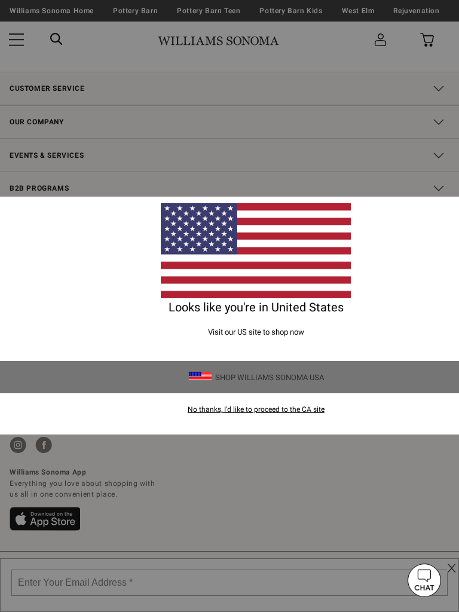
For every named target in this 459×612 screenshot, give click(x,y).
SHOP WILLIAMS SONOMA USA (269, 377)
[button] (424, 580)
